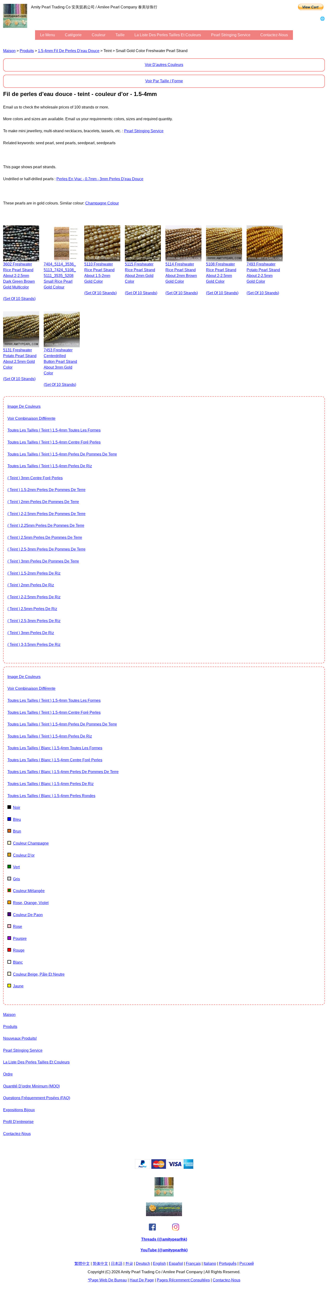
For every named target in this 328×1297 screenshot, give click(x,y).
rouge (18, 950)
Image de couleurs (24, 406)
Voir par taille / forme (164, 81)
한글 (129, 1263)
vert (16, 867)
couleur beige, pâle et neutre (39, 974)
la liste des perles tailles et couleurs (167, 35)
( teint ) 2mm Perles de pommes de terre (43, 502)
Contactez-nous (274, 35)
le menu (47, 35)
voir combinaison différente (31, 418)
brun (17, 831)
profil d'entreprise (18, 1122)
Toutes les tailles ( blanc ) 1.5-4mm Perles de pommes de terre (63, 772)
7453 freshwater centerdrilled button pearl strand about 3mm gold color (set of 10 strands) (60, 367)
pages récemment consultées (183, 1280)
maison (9, 51)
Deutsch (143, 1263)
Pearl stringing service (230, 35)
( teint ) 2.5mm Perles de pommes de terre (44, 537)
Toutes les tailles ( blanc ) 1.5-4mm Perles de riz (50, 784)
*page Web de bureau (107, 1280)
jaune (18, 986)
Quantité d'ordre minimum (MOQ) (31, 1086)
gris (16, 879)
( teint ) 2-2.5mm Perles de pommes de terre (46, 514)
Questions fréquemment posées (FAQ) (36, 1098)
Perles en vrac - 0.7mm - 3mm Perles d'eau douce (99, 179)
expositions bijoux (19, 1110)
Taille (120, 35)
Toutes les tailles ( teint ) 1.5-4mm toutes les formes (54, 430)
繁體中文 (82, 1263)
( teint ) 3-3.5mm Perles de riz (34, 644)
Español (176, 1263)
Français (193, 1263)
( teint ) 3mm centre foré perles (35, 478)
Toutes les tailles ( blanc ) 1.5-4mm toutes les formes (54, 748)
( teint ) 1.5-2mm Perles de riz (34, 573)
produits (27, 51)
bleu (17, 819)
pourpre (20, 939)
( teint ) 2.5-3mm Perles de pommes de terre (46, 549)
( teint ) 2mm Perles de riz (30, 585)
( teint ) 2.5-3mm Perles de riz (34, 621)
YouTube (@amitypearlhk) (164, 1250)
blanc (18, 962)
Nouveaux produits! (20, 1038)
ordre (8, 1074)
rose (17, 927)
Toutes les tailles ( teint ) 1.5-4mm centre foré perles (54, 442)
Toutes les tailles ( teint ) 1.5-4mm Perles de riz (49, 466)
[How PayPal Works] (164, 1167)
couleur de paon (28, 915)
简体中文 (100, 1263)
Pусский (246, 1263)
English (159, 1263)
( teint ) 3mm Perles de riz (30, 633)
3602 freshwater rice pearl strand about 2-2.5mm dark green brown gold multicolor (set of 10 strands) (19, 281)
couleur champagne (31, 843)
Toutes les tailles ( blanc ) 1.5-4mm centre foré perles (54, 760)
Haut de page (142, 1280)
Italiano (210, 1263)
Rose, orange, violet (31, 903)
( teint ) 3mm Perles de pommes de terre (43, 561)
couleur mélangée (29, 891)
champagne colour (102, 203)
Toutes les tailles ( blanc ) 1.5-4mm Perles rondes (51, 796)
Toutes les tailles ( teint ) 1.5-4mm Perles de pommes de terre (62, 454)
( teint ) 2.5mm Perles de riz (32, 609)
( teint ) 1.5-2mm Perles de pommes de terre (46, 490)
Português (228, 1263)
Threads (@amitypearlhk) (164, 1239)
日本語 (116, 1263)
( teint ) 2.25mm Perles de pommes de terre (45, 525)
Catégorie (73, 35)
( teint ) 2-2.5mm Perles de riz (34, 597)
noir (16, 807)
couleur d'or (24, 855)
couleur (98, 35)
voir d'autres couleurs (164, 65)
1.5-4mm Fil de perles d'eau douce (68, 51)
